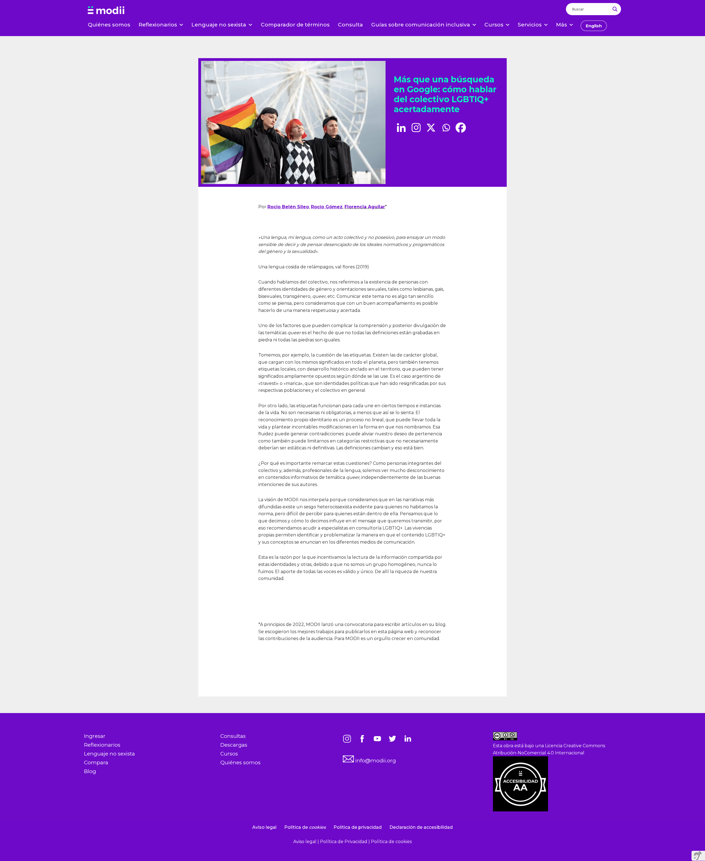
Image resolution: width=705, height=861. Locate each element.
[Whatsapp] (446, 127)
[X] (431, 127)
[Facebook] (461, 127)
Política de (305, 827)
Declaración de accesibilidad (421, 827)
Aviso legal (264, 827)
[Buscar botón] (615, 9)
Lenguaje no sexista (109, 754)
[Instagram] (416, 127)
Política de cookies (391, 841)
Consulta (350, 24)
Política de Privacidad (344, 841)
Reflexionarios (102, 745)
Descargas (233, 745)
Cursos (229, 754)
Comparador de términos (295, 24)
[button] (181, 25)
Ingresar (94, 736)
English (594, 25)
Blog (90, 771)
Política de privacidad (357, 827)
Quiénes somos (109, 24)
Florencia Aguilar (365, 206)
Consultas (233, 736)
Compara (96, 762)
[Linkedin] (401, 127)
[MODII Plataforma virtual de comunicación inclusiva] (106, 10)
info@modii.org (375, 760)
